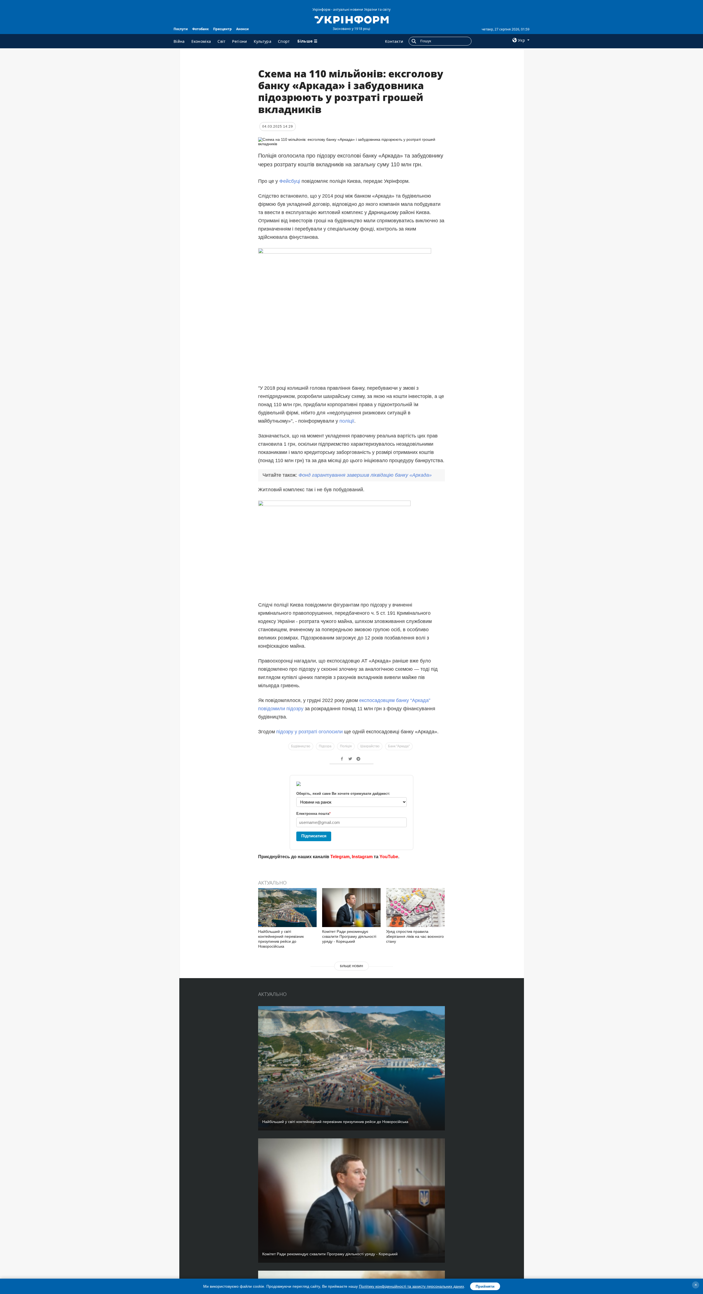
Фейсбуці (290, 181)
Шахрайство (370, 746)
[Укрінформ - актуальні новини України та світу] (351, 19)
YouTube (389, 856)
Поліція (346, 746)
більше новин (351, 966)
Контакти (394, 41)
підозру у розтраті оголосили (309, 731)
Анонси (242, 29)
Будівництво (300, 746)
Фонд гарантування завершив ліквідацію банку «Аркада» (365, 475)
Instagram (362, 856)
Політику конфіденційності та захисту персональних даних (411, 1286)
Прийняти (485, 1286)
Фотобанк (200, 29)
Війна (179, 41)
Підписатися (314, 835)
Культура (262, 41)
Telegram (340, 856)
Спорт (284, 41)
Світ (221, 41)
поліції (346, 421)
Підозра (325, 746)
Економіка (201, 41)
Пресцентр (222, 29)
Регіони (239, 41)
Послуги (181, 29)
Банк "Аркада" (399, 746)
